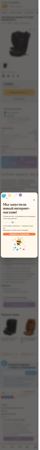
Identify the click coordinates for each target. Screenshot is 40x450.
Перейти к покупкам (19, 234)
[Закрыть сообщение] (34, 200)
